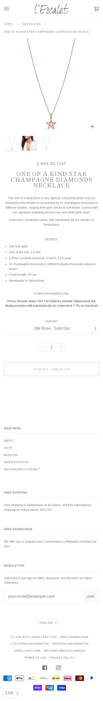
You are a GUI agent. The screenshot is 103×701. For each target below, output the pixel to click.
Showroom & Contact (22, 469)
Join (90, 596)
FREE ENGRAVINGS (74, 637)
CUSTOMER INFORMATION (29, 643)
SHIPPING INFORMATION (70, 643)
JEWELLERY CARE (27, 650)
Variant (51, 321)
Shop (8, 448)
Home (8, 24)
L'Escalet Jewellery (31, 637)
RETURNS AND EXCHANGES (65, 650)
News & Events (16, 462)
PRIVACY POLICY (62, 657)
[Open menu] (11, 9)
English (47, 622)
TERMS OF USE (35, 657)
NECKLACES (31, 24)
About (9, 440)
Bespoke (11, 455)
